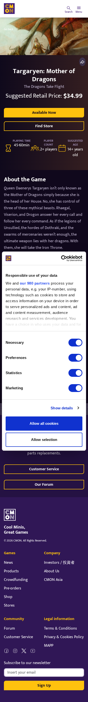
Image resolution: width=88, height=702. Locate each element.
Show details (62, 408)
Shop (8, 597)
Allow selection (44, 439)
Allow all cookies (44, 423)
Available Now (44, 112)
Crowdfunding (16, 579)
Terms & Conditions (60, 628)
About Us (51, 571)
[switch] (75, 358)
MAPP (48, 645)
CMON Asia (53, 579)
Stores (9, 605)
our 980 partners (35, 283)
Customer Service (44, 469)
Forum (9, 628)
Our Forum (44, 484)
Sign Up (44, 685)
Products (11, 571)
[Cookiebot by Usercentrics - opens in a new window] (62, 258)
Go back (8, 29)
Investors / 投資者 (59, 562)
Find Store (44, 126)
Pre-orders (12, 588)
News (8, 562)
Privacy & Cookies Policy (64, 637)
